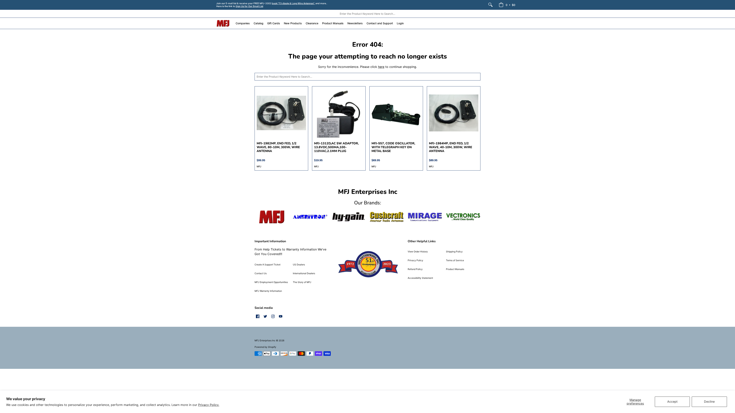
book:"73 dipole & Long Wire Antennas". (293, 3)
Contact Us (261, 273)
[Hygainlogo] (348, 217)
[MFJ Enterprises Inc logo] (223, 23)
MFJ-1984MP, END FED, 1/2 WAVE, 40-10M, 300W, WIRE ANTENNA (450, 147)
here (381, 67)
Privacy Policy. (208, 405)
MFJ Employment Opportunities (271, 282)
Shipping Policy (454, 251)
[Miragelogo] (425, 217)
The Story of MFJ (302, 282)
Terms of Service (455, 260)
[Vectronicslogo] (463, 217)
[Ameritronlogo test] (310, 217)
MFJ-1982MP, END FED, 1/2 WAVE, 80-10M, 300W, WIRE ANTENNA (278, 147)
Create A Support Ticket (267, 264)
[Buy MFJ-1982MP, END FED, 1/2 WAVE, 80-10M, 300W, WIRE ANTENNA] (281, 113)
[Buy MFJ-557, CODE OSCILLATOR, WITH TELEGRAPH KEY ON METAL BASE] (396, 113)
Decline (709, 401)
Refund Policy (415, 269)
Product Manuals (455, 269)
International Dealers (304, 273)
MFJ (259, 166)
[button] (507, 5)
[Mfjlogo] (272, 217)
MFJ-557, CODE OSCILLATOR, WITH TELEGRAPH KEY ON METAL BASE (393, 147)
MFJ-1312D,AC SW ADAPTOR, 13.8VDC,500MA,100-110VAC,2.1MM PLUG (336, 147)
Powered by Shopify (265, 347)
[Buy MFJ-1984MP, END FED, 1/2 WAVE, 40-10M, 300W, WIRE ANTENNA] (453, 113)
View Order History (418, 251)
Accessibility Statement (420, 277)
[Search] (490, 5)
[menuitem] (490, 5)
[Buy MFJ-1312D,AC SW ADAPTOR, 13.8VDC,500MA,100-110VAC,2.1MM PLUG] (338, 113)
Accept (672, 401)
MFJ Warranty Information (268, 290)
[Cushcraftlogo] (386, 216)
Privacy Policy (415, 260)
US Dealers (299, 264)
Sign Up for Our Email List (249, 6)
